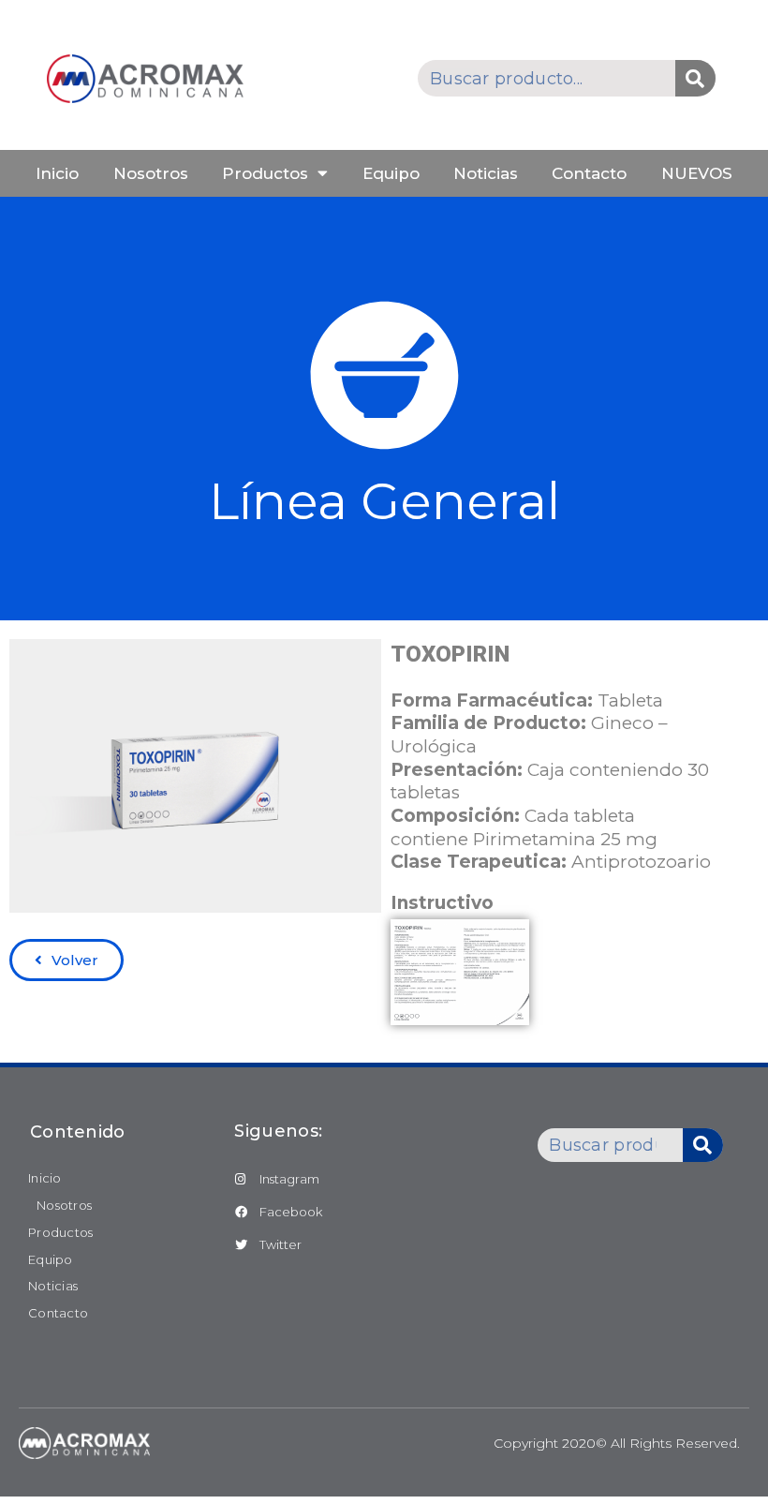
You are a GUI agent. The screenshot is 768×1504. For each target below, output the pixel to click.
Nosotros (150, 173)
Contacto (589, 173)
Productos (265, 173)
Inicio (57, 173)
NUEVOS (696, 173)
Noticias (485, 173)
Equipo (391, 173)
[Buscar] (695, 78)
